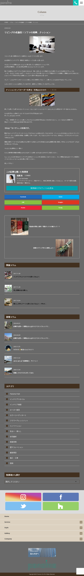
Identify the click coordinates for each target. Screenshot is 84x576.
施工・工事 (14, 458)
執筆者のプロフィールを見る (42, 188)
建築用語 (13, 452)
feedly (60, 207)
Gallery (7, 533)
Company (8, 539)
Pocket (23, 207)
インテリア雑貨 (15, 404)
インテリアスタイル (17, 399)
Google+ (60, 202)
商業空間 (13, 442)
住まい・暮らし (15, 431)
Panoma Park (15, 394)
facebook (23, 197)
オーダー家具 (15, 410)
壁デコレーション (16, 447)
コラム (11, 22)
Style (6, 528)
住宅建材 (13, 436)
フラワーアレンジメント (19, 420)
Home (6, 516)
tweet (60, 197)
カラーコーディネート (18, 415)
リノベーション (15, 426)
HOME (6, 22)
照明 (11, 463)
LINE (23, 202)
